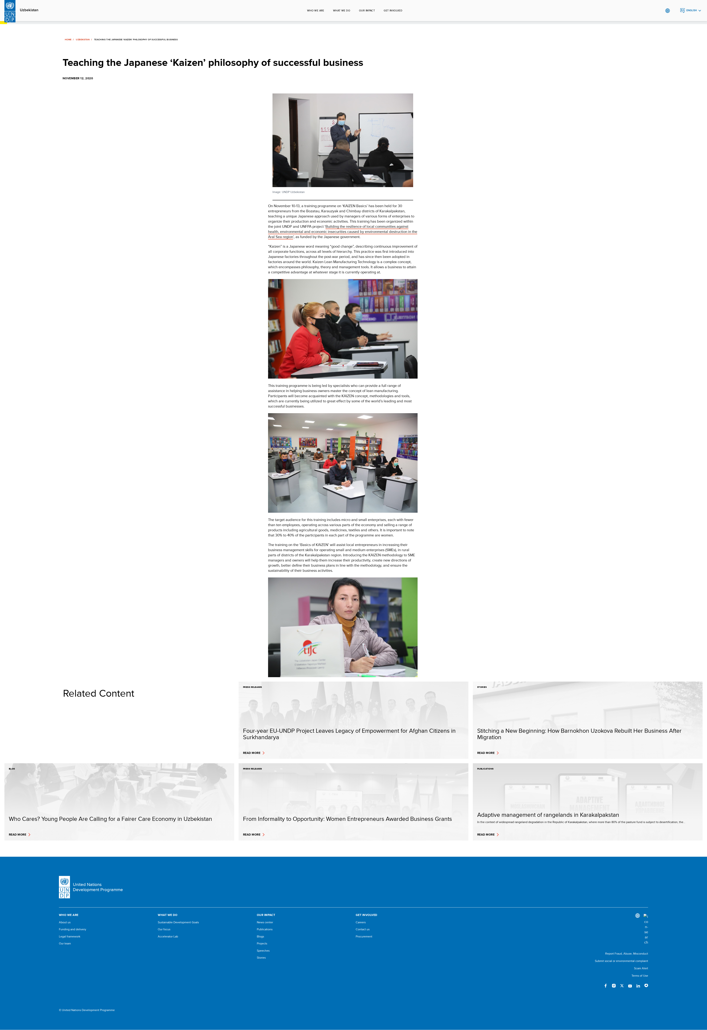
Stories (261, 958)
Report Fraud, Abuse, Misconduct (626, 953)
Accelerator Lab (168, 937)
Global (667, 10)
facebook (606, 986)
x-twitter (622, 986)
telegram (646, 986)
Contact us (363, 929)
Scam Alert (641, 968)
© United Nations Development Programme (87, 1010)
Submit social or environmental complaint (621, 961)
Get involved (393, 10)
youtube (630, 986)
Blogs (260, 937)
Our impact (367, 10)
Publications (264, 929)
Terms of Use (640, 976)
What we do (341, 10)
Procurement (364, 937)
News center (265, 922)
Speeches (263, 951)
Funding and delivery (72, 929)
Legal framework (69, 937)
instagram (614, 986)
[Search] (646, 929)
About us (65, 922)
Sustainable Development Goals (178, 922)
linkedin (638, 986)
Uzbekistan (29, 10)
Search (675, 10)
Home (68, 39)
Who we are (315, 10)
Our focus (164, 929)
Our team (65, 944)
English (691, 10)
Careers (361, 922)
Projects (262, 944)
